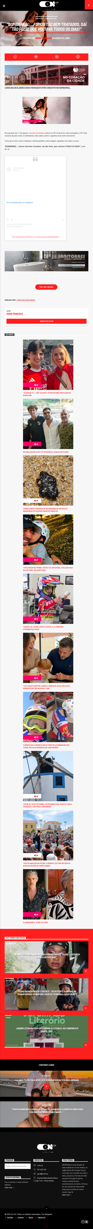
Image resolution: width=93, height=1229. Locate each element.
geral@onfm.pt (42, 1174)
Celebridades (11, 943)
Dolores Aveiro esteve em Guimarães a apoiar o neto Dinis (46, 452)
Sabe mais (66, 1195)
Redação (9, 970)
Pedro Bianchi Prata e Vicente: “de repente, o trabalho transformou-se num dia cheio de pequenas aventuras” (46, 993)
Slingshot (48, 1214)
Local (8, 1017)
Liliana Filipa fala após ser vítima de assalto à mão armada (47, 1080)
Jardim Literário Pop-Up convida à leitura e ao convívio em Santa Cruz (47, 1030)
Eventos (21, 1218)
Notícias (40, 18)
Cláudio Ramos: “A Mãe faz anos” (35, 922)
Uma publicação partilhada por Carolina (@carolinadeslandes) (35, 237)
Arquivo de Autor (46, 321)
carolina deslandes (26, 300)
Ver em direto (46, 287)
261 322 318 (41, 1170)
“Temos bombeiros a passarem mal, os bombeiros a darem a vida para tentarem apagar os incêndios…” (47, 1111)
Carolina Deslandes (36, 133)
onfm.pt (40, 1165)
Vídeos (30, 1218)
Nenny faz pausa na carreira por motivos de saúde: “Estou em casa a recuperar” (47, 956)
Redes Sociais (51, 18)
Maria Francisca (43, 38)
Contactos (41, 1218)
